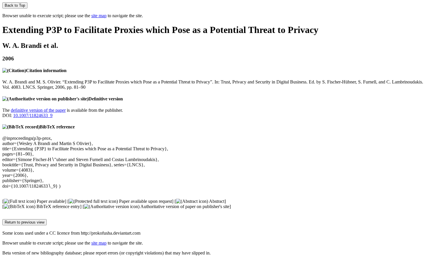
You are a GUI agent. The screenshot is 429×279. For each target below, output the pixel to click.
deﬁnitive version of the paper (38, 110)
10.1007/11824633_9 (33, 115)
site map (99, 15)
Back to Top (15, 5)
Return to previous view (24, 222)
